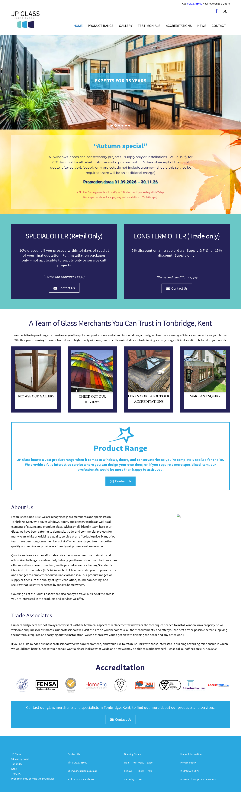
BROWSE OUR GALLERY (36, 396)
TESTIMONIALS (149, 26)
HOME (78, 26)
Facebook (88, 779)
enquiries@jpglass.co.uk (83, 771)
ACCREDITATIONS (179, 26)
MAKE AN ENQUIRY (205, 396)
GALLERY (126, 26)
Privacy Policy (188, 762)
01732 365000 (194, 3)
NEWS (201, 26)
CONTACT (219, 26)
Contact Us (67, 287)
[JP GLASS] (25, 26)
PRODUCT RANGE (101, 26)
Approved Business (205, 779)
